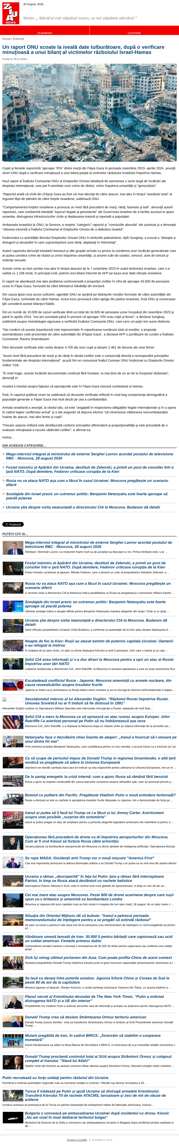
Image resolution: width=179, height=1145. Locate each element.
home (6, 38)
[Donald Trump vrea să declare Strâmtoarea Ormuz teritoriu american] (13, 1021)
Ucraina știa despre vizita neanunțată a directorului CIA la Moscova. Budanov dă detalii (83, 507)
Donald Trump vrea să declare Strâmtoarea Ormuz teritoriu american (85, 1017)
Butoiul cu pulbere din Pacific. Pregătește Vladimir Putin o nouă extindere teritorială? (100, 795)
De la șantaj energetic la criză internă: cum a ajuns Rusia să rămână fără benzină (96, 777)
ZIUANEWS (44, 33)
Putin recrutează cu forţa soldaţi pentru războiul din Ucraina (55, 1078)
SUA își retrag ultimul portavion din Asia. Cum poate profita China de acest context (98, 958)
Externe (18, 38)
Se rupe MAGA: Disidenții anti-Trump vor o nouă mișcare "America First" (89, 858)
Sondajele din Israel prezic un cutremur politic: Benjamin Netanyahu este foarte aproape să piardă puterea (87, 496)
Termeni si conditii (77, 1140)
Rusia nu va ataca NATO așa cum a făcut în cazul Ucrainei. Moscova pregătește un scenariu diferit (87, 483)
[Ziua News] (10, 13)
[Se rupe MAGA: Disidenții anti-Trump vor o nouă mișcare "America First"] (13, 862)
